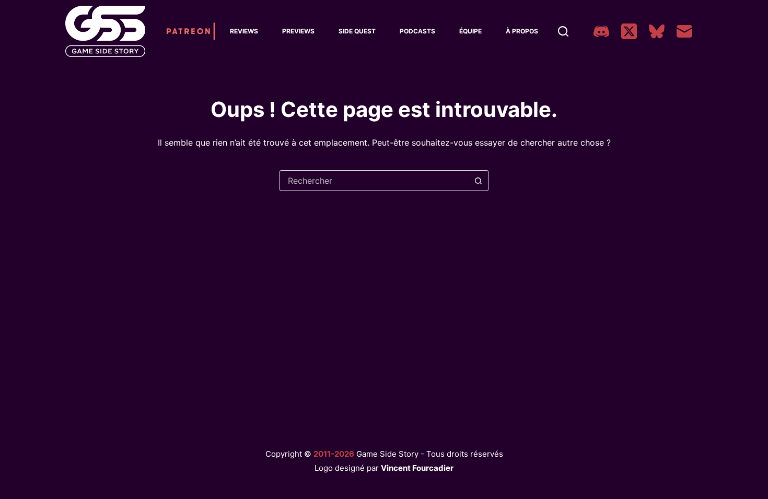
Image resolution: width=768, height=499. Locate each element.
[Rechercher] (563, 31)
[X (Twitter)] (629, 31)
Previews (298, 31)
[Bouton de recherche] (478, 181)
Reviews (244, 31)
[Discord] (601, 31)
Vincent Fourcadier (417, 468)
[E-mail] (684, 31)
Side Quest (357, 31)
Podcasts (417, 31)
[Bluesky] (657, 31)
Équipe (470, 31)
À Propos (522, 31)
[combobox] (374, 180)
